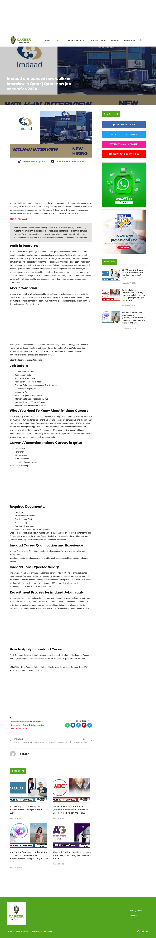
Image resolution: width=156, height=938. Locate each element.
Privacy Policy (136, 910)
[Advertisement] (73, 17)
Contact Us (129, 40)
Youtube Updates (98, 40)
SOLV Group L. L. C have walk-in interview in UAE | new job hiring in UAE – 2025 (29, 809)
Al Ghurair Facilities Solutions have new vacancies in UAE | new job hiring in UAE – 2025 (72, 855)
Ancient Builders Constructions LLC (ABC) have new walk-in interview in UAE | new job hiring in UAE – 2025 (70, 809)
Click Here (37, 360)
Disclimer (134, 915)
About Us (115, 40)
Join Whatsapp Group (76, 40)
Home (47, 40)
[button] (67, 725)
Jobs (57, 40)
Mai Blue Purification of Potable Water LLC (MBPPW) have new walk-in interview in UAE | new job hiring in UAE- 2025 (134, 317)
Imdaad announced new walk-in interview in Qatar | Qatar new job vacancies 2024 (27, 725)
